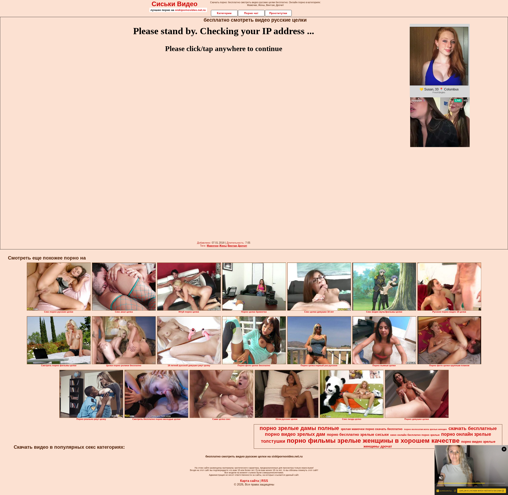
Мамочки (212, 245)
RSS (264, 480)
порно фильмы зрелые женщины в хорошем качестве (373, 440)
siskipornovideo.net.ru (190, 10)
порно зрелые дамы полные (299, 428)
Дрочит (242, 245)
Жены (223, 245)
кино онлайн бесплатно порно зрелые (415, 434)
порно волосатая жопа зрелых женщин (425, 429)
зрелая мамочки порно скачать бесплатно (371, 429)
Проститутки (278, 13)
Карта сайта (249, 480)
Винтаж (232, 245)
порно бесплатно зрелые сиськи (358, 434)
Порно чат (251, 13)
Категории (224, 13)
